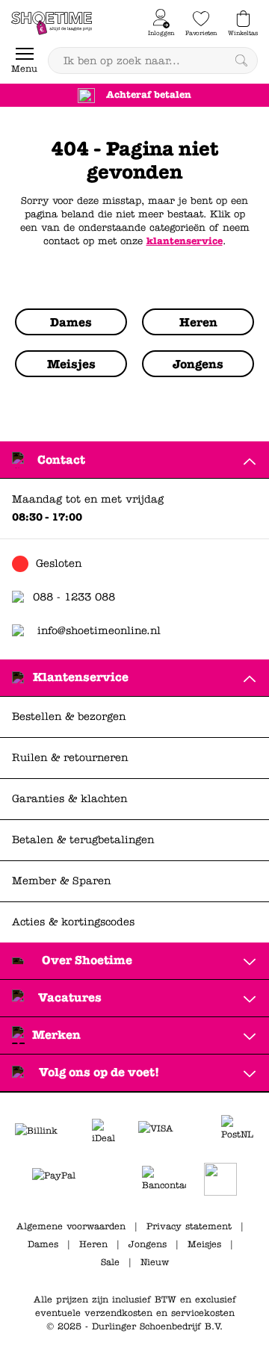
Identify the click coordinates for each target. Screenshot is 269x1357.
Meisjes (204, 1244)
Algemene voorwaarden (71, 1226)
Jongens (148, 1244)
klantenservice (184, 241)
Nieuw (154, 1262)
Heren (93, 1244)
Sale (110, 1262)
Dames (43, 1244)
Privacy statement (189, 1226)
